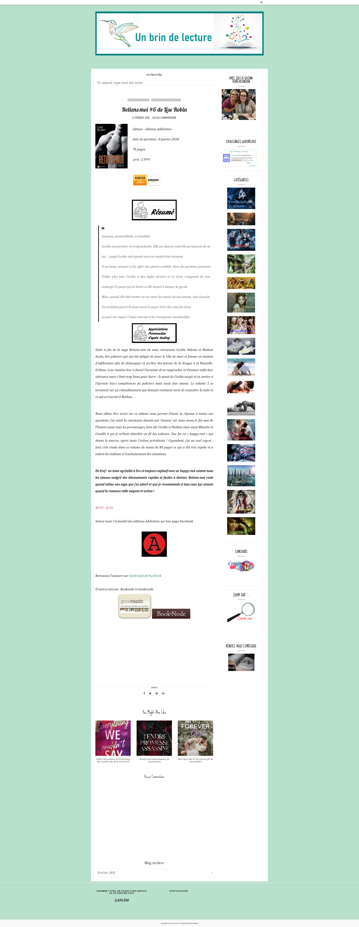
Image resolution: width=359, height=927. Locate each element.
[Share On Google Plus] (163, 693)
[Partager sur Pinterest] (158, 693)
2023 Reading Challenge (239, 151)
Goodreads (136, 576)
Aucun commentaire (164, 118)
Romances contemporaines (166, 100)
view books (252, 165)
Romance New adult (138, 100)
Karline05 (234, 155)
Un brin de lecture (173, 923)
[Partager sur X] (152, 693)
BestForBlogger (193, 923)
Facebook (154, 576)
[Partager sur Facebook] (145, 693)
